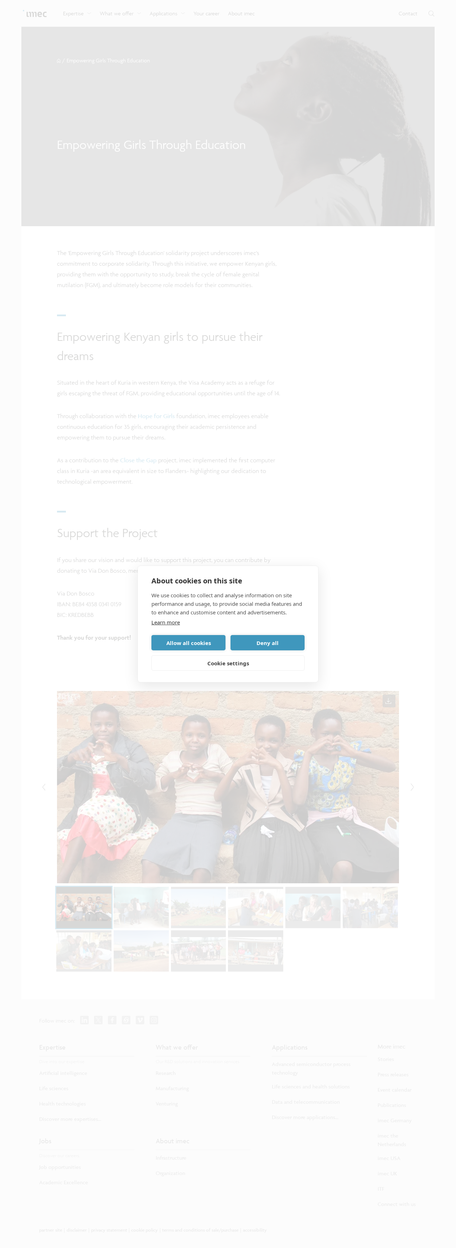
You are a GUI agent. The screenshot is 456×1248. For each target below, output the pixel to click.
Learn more (165, 622)
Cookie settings (228, 663)
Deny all (267, 642)
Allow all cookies (188, 642)
